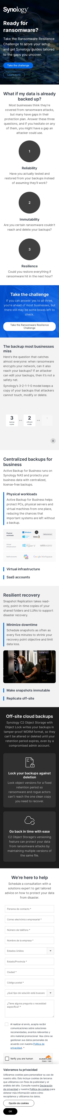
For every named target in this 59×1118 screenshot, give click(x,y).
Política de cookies (39, 1089)
